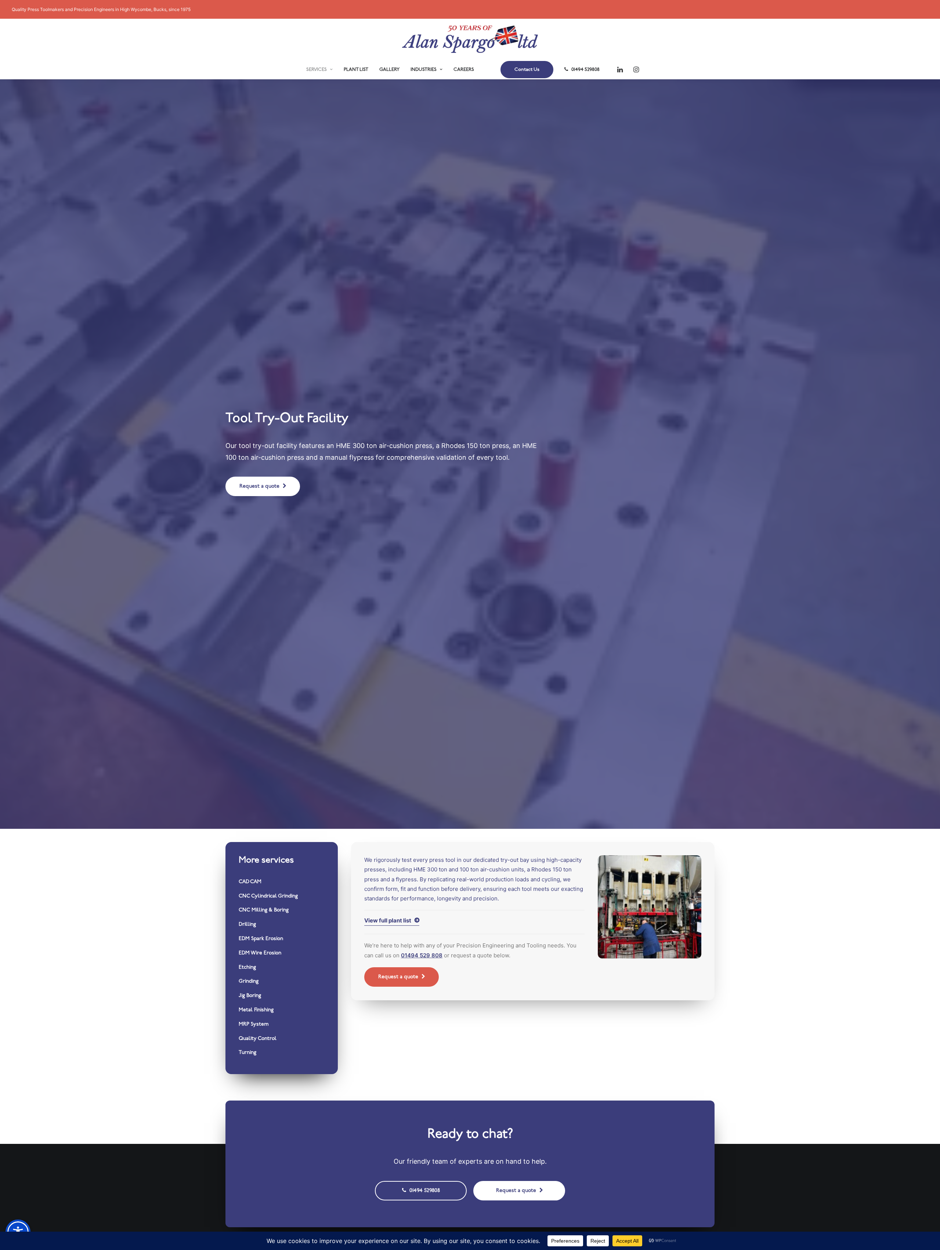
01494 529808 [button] (424, 1190)
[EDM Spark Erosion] (282, 939)
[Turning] (282, 1053)
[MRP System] (282, 1024)
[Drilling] (282, 924)
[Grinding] (282, 981)
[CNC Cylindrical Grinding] (282, 896)
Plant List (356, 69)
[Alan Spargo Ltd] (470, 39)
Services (316, 69)
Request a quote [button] (259, 486)
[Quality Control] (282, 1039)
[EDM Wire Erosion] (282, 953)
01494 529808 (585, 69)
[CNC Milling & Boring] (282, 910)
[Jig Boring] (282, 996)
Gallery (389, 69)
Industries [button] (424, 69)
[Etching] (282, 967)
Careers (463, 69)
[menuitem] (319, 69)
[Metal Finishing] (282, 1010)
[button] (622, 69)
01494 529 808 (421, 955)
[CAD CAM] (282, 882)
